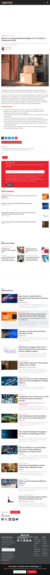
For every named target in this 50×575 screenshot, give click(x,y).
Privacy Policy (11, 182)
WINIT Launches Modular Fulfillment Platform (32, 482)
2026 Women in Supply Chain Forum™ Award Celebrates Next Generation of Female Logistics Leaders (18, 213)
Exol (22, 469)
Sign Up (9, 185)
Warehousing (5, 35)
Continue (32, 571)
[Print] (2, 138)
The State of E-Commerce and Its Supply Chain (8, 250)
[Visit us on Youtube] (17, 519)
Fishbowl (23, 385)
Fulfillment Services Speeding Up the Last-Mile (32, 250)
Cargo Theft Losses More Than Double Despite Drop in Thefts (18, 221)
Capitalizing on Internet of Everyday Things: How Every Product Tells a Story (33, 258)
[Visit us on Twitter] (6, 519)
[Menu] (47, 2)
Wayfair (23, 420)
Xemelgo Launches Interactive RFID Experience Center (16, 203)
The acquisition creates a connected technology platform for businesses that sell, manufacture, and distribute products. (33, 388)
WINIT (23, 485)
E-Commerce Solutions (31, 255)
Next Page (15, 512)
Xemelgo (23, 335)
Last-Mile (3, 255)
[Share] (6, 138)
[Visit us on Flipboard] (13, 519)
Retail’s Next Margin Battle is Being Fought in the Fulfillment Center (32, 466)
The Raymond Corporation (28, 501)
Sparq (22, 453)
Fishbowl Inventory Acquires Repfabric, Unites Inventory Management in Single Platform (33, 381)
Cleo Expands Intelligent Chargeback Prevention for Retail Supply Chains (33, 433)
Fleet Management (23, 361)
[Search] (44, 2)
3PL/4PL (20, 345)
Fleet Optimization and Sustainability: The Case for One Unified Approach (32, 417)
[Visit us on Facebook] (2, 519)
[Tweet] (12, 138)
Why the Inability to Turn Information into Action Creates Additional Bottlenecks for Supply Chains (32, 450)
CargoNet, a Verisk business (28, 367)
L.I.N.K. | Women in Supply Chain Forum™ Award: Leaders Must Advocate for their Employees (8, 258)
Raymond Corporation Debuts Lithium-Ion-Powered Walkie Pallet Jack (33, 498)
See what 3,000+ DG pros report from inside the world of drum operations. (19, 196)
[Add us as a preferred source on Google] (16, 138)
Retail (12, 35)
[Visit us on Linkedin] (10, 519)
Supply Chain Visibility (24, 376)
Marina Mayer (8, 47)
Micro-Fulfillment (23, 463)
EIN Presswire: (8, 106)
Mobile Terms (40, 181)
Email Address (9, 169)
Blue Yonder (24, 302)
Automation (22, 394)
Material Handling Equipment (26, 495)
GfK (5, 50)
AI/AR (20, 294)
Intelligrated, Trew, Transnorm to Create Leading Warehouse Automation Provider (34, 399)
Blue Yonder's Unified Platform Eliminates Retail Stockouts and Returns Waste (33, 298)
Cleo (22, 436)
